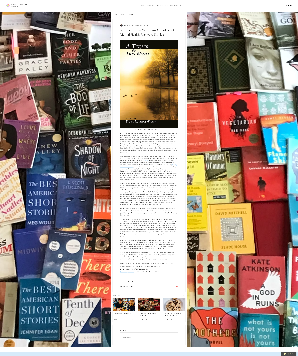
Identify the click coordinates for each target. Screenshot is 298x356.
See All (183, 295)
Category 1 (123, 14)
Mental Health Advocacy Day (123, 313)
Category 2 (131, 14)
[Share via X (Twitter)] (125, 281)
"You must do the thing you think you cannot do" (173, 314)
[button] (183, 14)
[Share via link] (132, 281)
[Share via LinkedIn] (128, 281)
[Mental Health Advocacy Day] (124, 304)
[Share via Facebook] (121, 281)
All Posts (115, 14)
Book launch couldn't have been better (148, 314)
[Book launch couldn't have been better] (149, 304)
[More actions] (177, 25)
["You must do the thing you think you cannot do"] (174, 304)
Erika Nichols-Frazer (19, 4)
